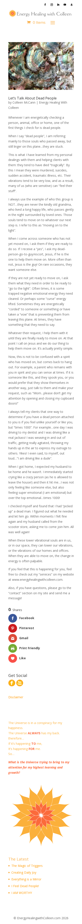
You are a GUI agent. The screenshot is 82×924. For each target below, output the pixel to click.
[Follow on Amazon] (71, 4)
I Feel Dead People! (25, 886)
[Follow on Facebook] (45, 4)
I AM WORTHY (21, 893)
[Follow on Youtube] (65, 4)
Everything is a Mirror (26, 879)
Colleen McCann (23, 102)
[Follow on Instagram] (51, 4)
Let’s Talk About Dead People (32, 98)
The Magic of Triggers (27, 866)
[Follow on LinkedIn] (58, 4)
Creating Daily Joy (23, 872)
